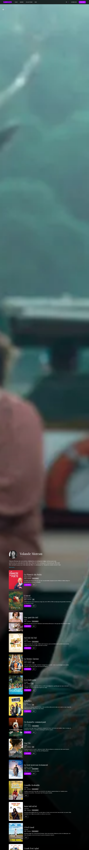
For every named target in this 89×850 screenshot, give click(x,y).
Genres (22, 2)
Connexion (74, 2)
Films (16, 2)
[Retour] (3, 9)
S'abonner (27, 584)
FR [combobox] (66, 2)
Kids (36, 2)
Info (34, 584)
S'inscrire (82, 2)
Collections (29, 2)
